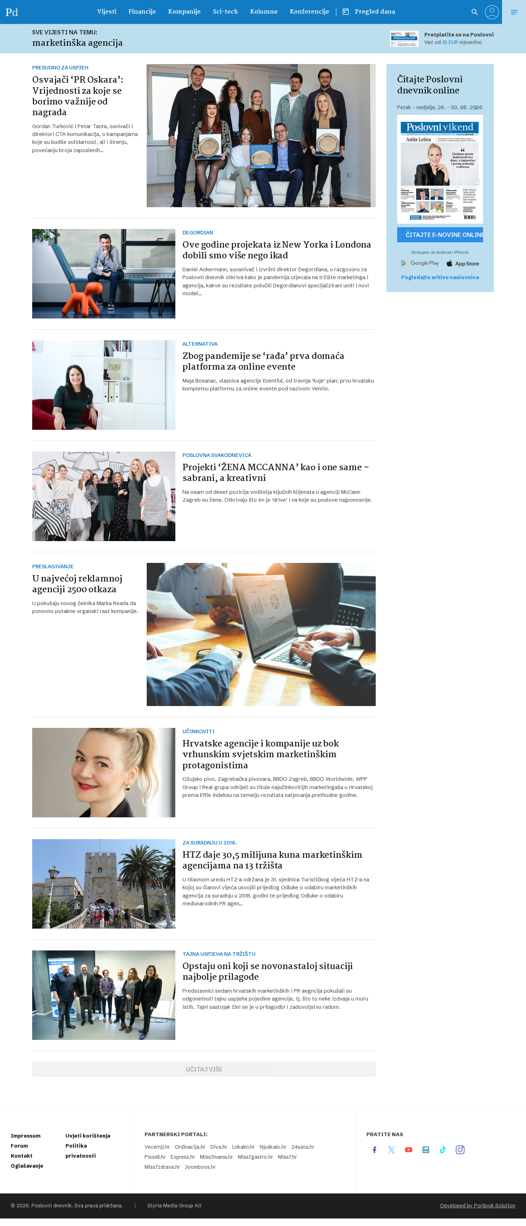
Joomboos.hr (200, 1167)
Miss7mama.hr (216, 1157)
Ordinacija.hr (190, 1147)
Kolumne (264, 12)
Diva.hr (218, 1147)
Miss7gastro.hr (255, 1157)
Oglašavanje (27, 1166)
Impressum (25, 1136)
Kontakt (22, 1156)
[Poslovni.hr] (12, 12)
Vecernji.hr (157, 1147)
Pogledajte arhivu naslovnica (440, 277)
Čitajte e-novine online (444, 234)
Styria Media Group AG (174, 1206)
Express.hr (183, 1157)
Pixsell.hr (155, 1157)
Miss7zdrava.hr (162, 1167)
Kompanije (184, 12)
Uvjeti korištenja (87, 1136)
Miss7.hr (287, 1157)
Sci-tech (225, 12)
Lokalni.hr (243, 1147)
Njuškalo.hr (273, 1147)
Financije (142, 12)
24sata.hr (302, 1147)
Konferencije (309, 12)
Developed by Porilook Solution (477, 1206)
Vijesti (106, 12)
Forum (19, 1146)
